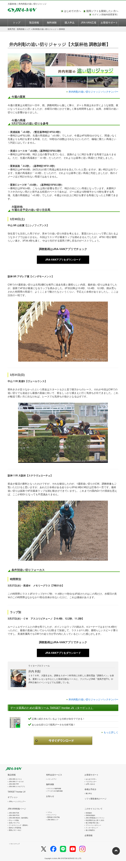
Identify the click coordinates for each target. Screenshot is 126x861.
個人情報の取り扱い (93, 823)
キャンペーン (52, 815)
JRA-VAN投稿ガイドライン (95, 818)
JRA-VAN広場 (88, 22)
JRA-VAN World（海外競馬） (19, 818)
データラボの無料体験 (55, 791)
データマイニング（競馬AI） (19, 825)
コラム (49, 812)
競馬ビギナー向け (15, 830)
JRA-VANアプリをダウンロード (63, 259)
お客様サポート (109, 22)
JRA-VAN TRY (14, 784)
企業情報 (89, 835)
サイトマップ (15, 844)
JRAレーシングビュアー (17, 801)
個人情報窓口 (90, 830)
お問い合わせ (90, 784)
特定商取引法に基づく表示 (95, 820)
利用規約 (89, 813)
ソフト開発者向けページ (95, 798)
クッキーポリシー (92, 828)
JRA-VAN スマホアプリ (17, 786)
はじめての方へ (72, 11)
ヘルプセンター (91, 781)
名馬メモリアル (14, 823)
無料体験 (52, 22)
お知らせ (50, 796)
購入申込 (70, 22)
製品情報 (34, 22)
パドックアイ (52, 779)
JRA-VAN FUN (14, 813)
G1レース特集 (14, 820)
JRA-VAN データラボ (16, 781)
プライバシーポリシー (93, 825)
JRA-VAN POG (14, 815)
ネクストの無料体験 (54, 788)
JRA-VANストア (52, 820)
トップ (16, 22)
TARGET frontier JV (17, 791)
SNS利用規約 (90, 815)
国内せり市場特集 (15, 828)
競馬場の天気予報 (53, 817)
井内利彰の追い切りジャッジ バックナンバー (93, 91)
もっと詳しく (111, 732)
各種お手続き (90, 789)
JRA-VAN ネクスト (15, 779)
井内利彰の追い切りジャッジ (44, 29)
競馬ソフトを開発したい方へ (102, 11)
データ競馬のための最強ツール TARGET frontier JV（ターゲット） (51, 708)
